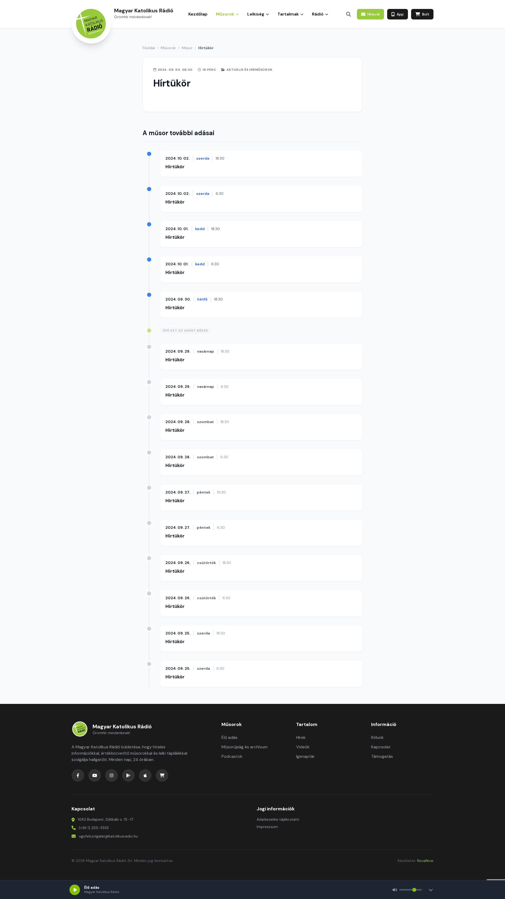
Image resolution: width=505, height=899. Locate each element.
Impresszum (267, 826)
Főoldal (149, 47)
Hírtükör (175, 167)
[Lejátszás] (74, 890)
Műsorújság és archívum (244, 747)
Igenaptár (305, 756)
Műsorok (168, 47)
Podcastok (232, 756)
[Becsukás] (431, 890)
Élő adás (229, 737)
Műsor (187, 47)
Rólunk (377, 737)
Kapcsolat (381, 747)
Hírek (301, 737)
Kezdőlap (198, 14)
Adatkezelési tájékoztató (278, 819)
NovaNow (425, 860)
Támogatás (382, 756)
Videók (303, 747)
